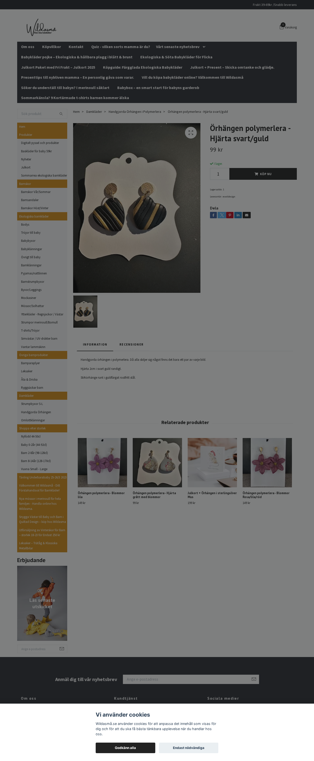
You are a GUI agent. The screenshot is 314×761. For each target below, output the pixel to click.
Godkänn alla (125, 748)
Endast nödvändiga (188, 748)
